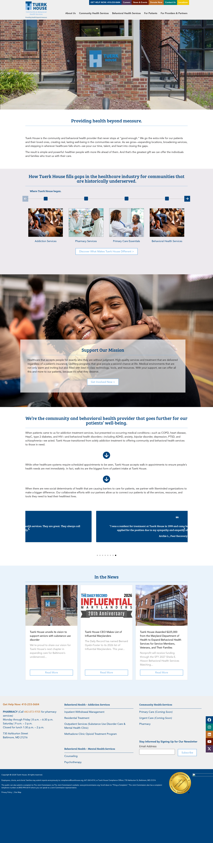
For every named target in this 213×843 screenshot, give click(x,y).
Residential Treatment (76, 718)
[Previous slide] (29, 528)
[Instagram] (209, 727)
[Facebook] (209, 720)
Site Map (17, 792)
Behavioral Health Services (126, 13)
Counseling (71, 756)
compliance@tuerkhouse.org (72, 780)
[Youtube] (209, 741)
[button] (25, 199)
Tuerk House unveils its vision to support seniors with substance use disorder (50, 635)
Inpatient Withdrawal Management (84, 712)
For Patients (150, 13)
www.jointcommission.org (90, 785)
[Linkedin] (209, 734)
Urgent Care (155, 718)
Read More (51, 672)
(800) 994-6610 (24, 788)
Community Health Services (94, 13)
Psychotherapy (73, 762)
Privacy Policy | (7, 792)
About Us (70, 13)
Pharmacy (145, 724)
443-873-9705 (32, 711)
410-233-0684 (30, 704)
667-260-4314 (89, 780)
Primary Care (155, 712)
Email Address (147, 746)
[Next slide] (184, 528)
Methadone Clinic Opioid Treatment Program (90, 734)
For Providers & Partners (174, 13)
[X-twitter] (209, 748)
